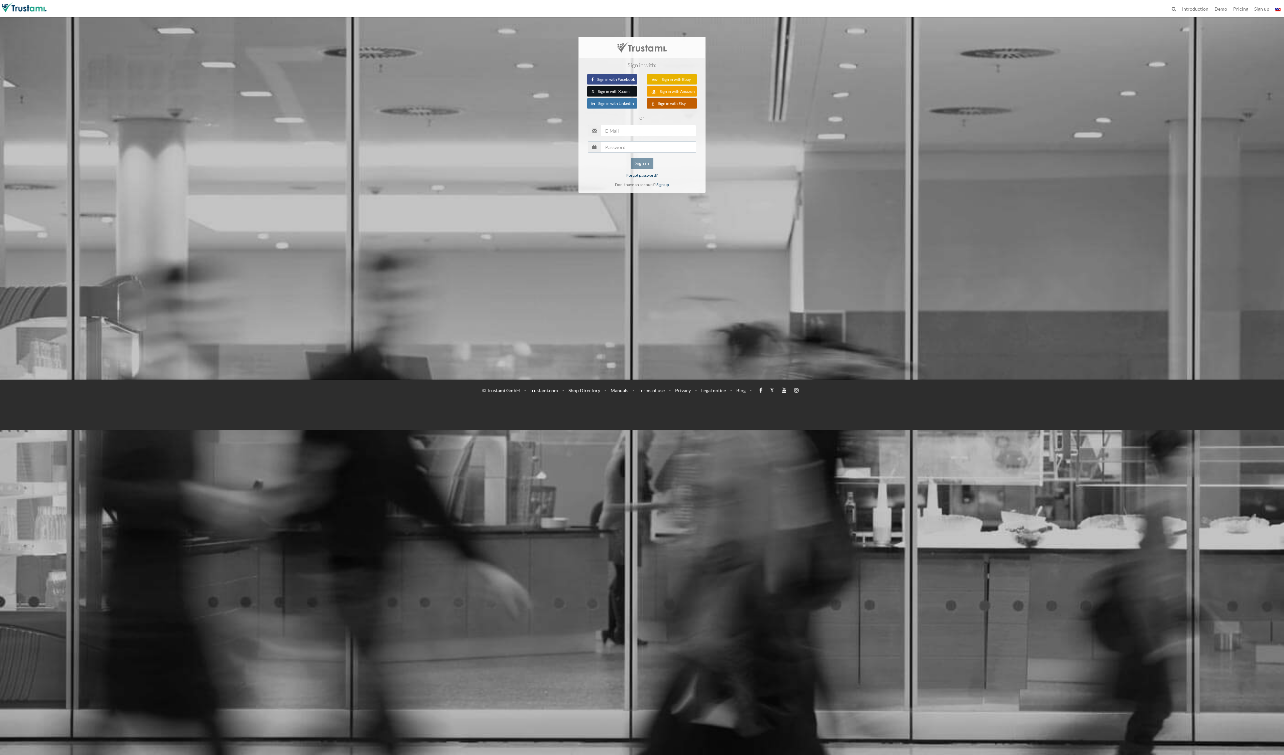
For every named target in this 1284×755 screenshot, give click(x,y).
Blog (741, 390)
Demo (1220, 9)
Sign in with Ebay (676, 79)
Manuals (619, 390)
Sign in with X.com (611, 91)
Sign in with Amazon (677, 91)
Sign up (662, 184)
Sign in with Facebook (616, 79)
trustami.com (544, 390)
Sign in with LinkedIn (616, 103)
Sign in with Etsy (672, 103)
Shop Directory (584, 390)
